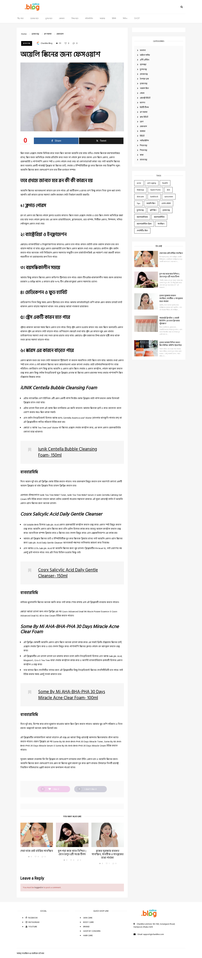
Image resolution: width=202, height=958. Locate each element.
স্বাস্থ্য (142, 155)
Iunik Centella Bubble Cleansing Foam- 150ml (67, 452)
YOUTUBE (32, 926)
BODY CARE (88, 922)
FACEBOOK (32, 917)
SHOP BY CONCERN (91, 931)
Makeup (140, 189)
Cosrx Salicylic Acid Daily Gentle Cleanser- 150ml (68, 573)
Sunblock (154, 196)
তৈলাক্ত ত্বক (144, 79)
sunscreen (168, 196)
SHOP (137, 18)
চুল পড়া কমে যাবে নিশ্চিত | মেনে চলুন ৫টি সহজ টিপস (169, 275)
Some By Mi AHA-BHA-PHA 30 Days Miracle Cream (81, 746)
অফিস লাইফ (145, 55)
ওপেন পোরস (166, 203)
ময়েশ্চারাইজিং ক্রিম (144, 223)
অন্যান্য (102, 18)
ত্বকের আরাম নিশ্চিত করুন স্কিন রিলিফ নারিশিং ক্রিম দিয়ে (170, 344)
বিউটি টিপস (144, 107)
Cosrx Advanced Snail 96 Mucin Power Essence (85, 611)
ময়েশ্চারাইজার (142, 217)
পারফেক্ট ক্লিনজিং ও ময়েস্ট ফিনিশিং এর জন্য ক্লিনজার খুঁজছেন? (169, 320)
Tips (138, 203)
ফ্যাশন (142, 102)
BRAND (86, 926)
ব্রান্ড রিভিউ (144, 117)
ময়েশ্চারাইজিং (159, 217)
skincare (140, 196)
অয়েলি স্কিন (150, 203)
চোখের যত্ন (144, 74)
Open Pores (155, 189)
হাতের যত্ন (143, 159)
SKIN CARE (87, 917)
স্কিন (62, 153)
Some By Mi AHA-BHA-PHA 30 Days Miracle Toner (78, 741)
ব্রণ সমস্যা (143, 112)
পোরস (142, 93)
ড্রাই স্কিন (153, 210)
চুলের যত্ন (48, 18)
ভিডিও (125, 18)
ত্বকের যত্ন (34, 18)
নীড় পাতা (20, 18)
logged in (38, 887)
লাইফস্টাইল (89, 18)
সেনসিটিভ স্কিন (142, 230)
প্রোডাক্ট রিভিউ (145, 98)
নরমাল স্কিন (144, 88)
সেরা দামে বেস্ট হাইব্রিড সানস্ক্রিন (171, 253)
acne (139, 183)
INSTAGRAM (33, 922)
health (165, 183)
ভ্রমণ (141, 121)
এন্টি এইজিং (144, 59)
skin (168, 189)
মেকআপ (61, 18)
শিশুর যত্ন (74, 18)
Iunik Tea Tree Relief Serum (80, 495)
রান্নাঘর (142, 131)
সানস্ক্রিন (161, 223)
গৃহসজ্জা (143, 64)
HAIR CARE (88, 935)
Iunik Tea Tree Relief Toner (53, 495)
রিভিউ (114, 18)
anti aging (151, 183)
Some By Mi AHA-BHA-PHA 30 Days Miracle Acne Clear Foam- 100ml (71, 694)
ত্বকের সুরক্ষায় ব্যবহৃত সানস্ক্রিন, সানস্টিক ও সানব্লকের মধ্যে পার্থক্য (171, 298)
